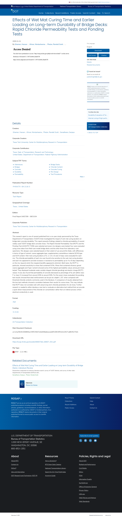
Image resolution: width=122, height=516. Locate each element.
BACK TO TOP (93, 133)
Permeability (19, 174)
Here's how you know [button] (104, 2)
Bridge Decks (55, 164)
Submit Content (89, 13)
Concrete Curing (56, 169)
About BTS (14, 461)
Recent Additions (62, 13)
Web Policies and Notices (87, 498)
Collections (49, 13)
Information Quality (85, 479)
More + (82, 177)
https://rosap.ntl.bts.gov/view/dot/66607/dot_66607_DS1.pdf (34, 342)
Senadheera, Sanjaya (67, 132)
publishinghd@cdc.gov (94, 77)
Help (98, 13)
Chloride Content (57, 167)
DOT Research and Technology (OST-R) (24, 476)
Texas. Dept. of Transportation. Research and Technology (33, 152)
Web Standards (84, 501)
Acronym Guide (50, 476)
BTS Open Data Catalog (53, 464)
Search (107, 13)
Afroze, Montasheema (37, 44)
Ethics (81, 472)
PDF (14, 302)
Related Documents (93, 65)
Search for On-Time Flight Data (55, 472)
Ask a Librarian (50, 461)
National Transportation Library (55, 468)
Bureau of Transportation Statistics (99, 6)
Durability (18, 172)
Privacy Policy (83, 490)
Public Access (75, 13)
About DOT (83, 461)
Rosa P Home (69, 398)
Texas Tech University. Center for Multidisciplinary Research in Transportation (40, 142)
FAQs (13, 468)
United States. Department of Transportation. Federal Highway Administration (40, 155)
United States (23, 206)
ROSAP (15, 398)
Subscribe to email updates (89, 436)
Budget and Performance (87, 464)
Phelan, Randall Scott (55, 44)
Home (41, 13)
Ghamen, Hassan (21, 44)
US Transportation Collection (23, 322)
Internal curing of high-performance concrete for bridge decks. (98, 118)
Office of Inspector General (88, 487)
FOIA (80, 476)
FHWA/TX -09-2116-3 (21, 187)
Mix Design (54, 172)
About (92, 405)
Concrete (18, 169)
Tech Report (17, 196)
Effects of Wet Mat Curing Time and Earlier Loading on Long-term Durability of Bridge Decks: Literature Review (48, 366)
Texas (15, 206)
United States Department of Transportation (38, 6)
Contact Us (93, 408)
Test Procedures (56, 174)
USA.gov (82, 494)
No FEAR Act (83, 483)
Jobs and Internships (18, 472)
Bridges (17, 167)
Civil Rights (83, 468)
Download (98, 51)
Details (89, 62)
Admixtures (19, 164)
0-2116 (15, 312)
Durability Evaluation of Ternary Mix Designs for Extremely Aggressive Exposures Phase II (98, 115)
